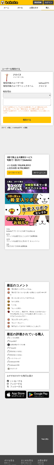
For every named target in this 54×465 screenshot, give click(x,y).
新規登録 (37, 2)
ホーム (6, 8)
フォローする (15, 383)
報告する (27, 120)
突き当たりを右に (16, 351)
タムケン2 (13, 368)
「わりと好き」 (15, 301)
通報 (25, 128)
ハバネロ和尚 (14, 338)
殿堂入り (7, 463)
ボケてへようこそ (40, 173)
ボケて (4, 128)
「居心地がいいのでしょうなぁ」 (21, 289)
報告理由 (7, 91)
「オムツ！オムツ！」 (17, 323)
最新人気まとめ (26, 463)
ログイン (48, 2)
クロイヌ (17, 74)
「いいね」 (14, 305)
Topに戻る (44, 439)
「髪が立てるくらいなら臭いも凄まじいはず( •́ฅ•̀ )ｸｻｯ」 (28, 293)
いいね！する (15, 381)
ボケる (20, 8)
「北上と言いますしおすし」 (20, 319)
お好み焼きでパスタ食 (17, 345)
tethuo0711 (18, 128)
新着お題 (41, 463)
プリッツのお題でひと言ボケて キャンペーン (23, 240)
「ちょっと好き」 (16, 308)
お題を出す (34, 8)
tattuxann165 (14, 362)
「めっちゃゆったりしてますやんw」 (23, 298)
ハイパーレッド (15, 358)
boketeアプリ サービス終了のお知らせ (20, 230)
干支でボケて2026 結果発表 (16, 245)
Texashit (13, 348)
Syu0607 (13, 341)
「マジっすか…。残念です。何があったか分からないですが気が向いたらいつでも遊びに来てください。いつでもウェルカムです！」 (28, 314)
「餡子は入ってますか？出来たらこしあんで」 (26, 326)
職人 (9, 128)
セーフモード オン (14, 173)
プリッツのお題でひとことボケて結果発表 (21, 235)
